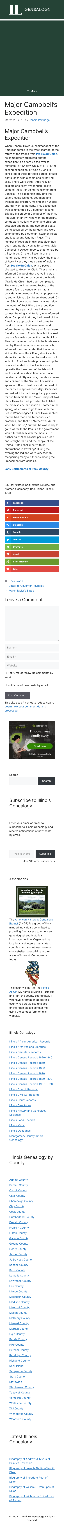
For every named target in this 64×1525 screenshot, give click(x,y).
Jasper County (18, 1254)
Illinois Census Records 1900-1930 (31, 1084)
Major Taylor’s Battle (21, 590)
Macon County (18, 1291)
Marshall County (19, 1307)
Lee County (16, 1286)
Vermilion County (19, 1397)
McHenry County (19, 1318)
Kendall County (18, 1264)
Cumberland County (21, 1217)
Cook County (17, 1211)
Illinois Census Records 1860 (27, 1068)
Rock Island (16, 581)
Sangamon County (20, 1371)
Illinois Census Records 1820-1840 (30, 1057)
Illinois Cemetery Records (25, 1052)
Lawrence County (20, 1280)
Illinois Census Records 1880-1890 (30, 1078)
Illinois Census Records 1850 (27, 1062)
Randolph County (20, 1355)
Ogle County (17, 1334)
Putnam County (19, 1350)
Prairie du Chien (46, 153)
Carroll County (18, 1190)
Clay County (16, 1206)
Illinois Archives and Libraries (27, 1046)
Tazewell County (19, 1392)
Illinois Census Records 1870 (27, 1073)
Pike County (16, 1344)
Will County (16, 1408)
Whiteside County (20, 1403)
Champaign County (21, 1201)
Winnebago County (21, 1413)
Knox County (17, 1270)
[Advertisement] (32, 52)
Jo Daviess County (20, 1259)
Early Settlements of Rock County (26, 468)
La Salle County (19, 1275)
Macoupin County (20, 1296)
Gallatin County (18, 1238)
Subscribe (45, 853)
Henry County (17, 1248)
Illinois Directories (20, 1105)
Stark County (17, 1376)
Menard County (19, 1323)
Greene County (18, 1243)
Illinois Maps (17, 1125)
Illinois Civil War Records (24, 1094)
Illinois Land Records (22, 1120)
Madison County (19, 1302)
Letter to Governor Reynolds (26, 585)
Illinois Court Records (22, 1100)
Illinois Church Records (23, 1089)
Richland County (19, 1360)
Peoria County (18, 1339)
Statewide (15, 1381)
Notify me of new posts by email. (28, 685)
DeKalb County (18, 1222)
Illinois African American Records (29, 1041)
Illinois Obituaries (20, 1130)
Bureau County (18, 1185)
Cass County (17, 1195)
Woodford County (20, 1419)
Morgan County (18, 1328)
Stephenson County (21, 1387)
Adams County (18, 1179)
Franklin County (19, 1227)
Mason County (18, 1312)
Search (13, 774)
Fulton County (18, 1233)
